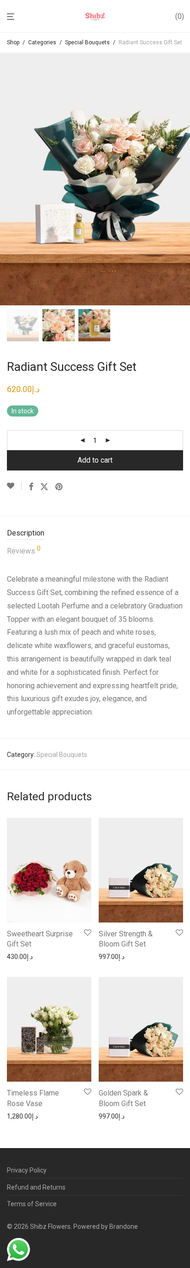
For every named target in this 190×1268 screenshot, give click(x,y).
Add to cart (95, 460)
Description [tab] (25, 533)
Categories (42, 42)
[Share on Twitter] (44, 487)
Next (181, 178)
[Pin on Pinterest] (59, 487)
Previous (8, 178)
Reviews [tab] (24, 550)
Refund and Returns (36, 1187)
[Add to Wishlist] (14, 486)
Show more (21, 956)
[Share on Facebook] (31, 487)
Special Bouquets (87, 42)
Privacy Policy (27, 1170)
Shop (13, 42)
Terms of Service (32, 1204)
